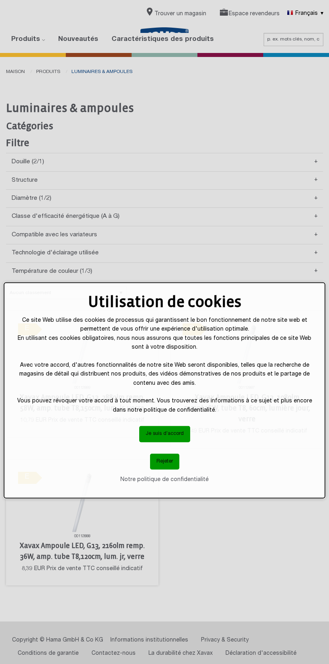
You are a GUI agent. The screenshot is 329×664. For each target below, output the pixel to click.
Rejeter (164, 461)
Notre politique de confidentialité (164, 480)
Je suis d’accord (165, 434)
